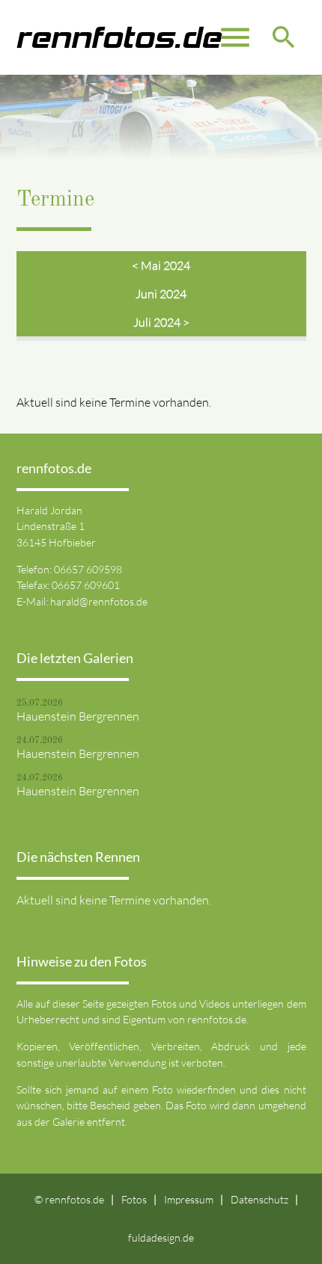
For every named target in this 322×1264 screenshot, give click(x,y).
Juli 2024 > (161, 322)
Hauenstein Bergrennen (77, 716)
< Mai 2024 (161, 265)
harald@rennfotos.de (99, 601)
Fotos (134, 1199)
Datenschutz (259, 1199)
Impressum (188, 1199)
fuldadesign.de (161, 1237)
